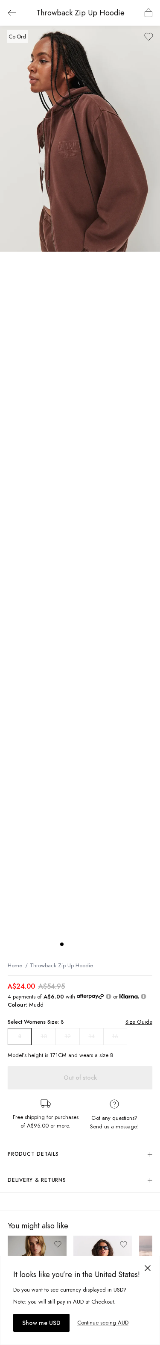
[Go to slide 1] (62, 944)
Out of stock (80, 1077)
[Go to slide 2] (70, 944)
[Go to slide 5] (96, 944)
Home (15, 965)
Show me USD (41, 1323)
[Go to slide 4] (87, 944)
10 (44, 1036)
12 (68, 1036)
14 (92, 1036)
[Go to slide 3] (79, 944)
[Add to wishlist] (148, 36)
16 (115, 1036)
